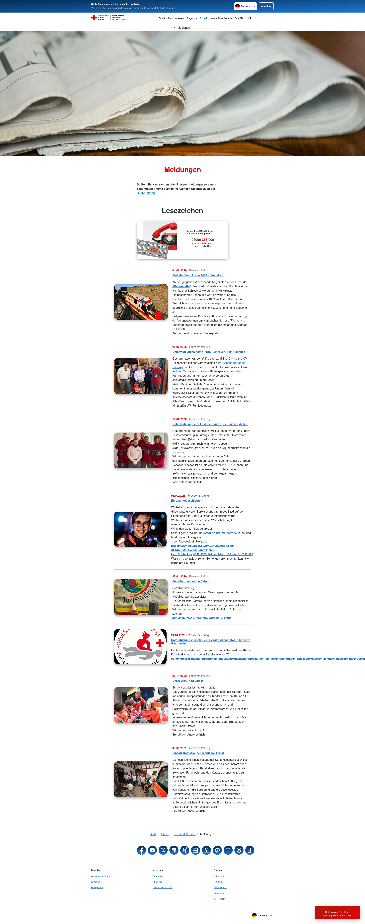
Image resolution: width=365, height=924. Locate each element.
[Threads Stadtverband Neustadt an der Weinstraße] (239, 850)
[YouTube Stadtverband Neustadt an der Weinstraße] (152, 850)
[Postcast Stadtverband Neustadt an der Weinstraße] (249, 850)
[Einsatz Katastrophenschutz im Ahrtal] (141, 779)
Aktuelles (157, 881)
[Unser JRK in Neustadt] (141, 705)
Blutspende (97, 887)
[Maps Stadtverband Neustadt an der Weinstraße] (206, 850)
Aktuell (203, 18)
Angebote (192, 18)
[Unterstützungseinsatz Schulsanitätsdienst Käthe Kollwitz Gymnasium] (140, 646)
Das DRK (240, 18)
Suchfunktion (146, 193)
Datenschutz (220, 887)
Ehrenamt (96, 881)
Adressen (219, 876)
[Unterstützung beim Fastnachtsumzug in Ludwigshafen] (141, 450)
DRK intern (219, 898)
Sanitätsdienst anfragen (171, 18)
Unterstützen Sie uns (221, 18)
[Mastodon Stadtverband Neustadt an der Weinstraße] (217, 850)
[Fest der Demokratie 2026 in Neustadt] (141, 302)
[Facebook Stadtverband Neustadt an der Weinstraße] (141, 850)
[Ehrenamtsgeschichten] (140, 529)
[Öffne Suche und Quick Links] (249, 18)
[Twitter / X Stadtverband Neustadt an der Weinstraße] (163, 850)
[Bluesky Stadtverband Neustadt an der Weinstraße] (228, 850)
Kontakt (218, 881)
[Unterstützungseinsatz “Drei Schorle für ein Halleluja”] (141, 376)
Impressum (219, 893)
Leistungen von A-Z (163, 887)
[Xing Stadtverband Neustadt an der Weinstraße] (184, 850)
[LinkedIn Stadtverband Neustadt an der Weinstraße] (174, 850)
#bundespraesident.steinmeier (226, 303)
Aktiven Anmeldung (101, 876)
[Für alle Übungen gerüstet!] (141, 597)
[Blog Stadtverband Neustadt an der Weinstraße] (195, 850)
